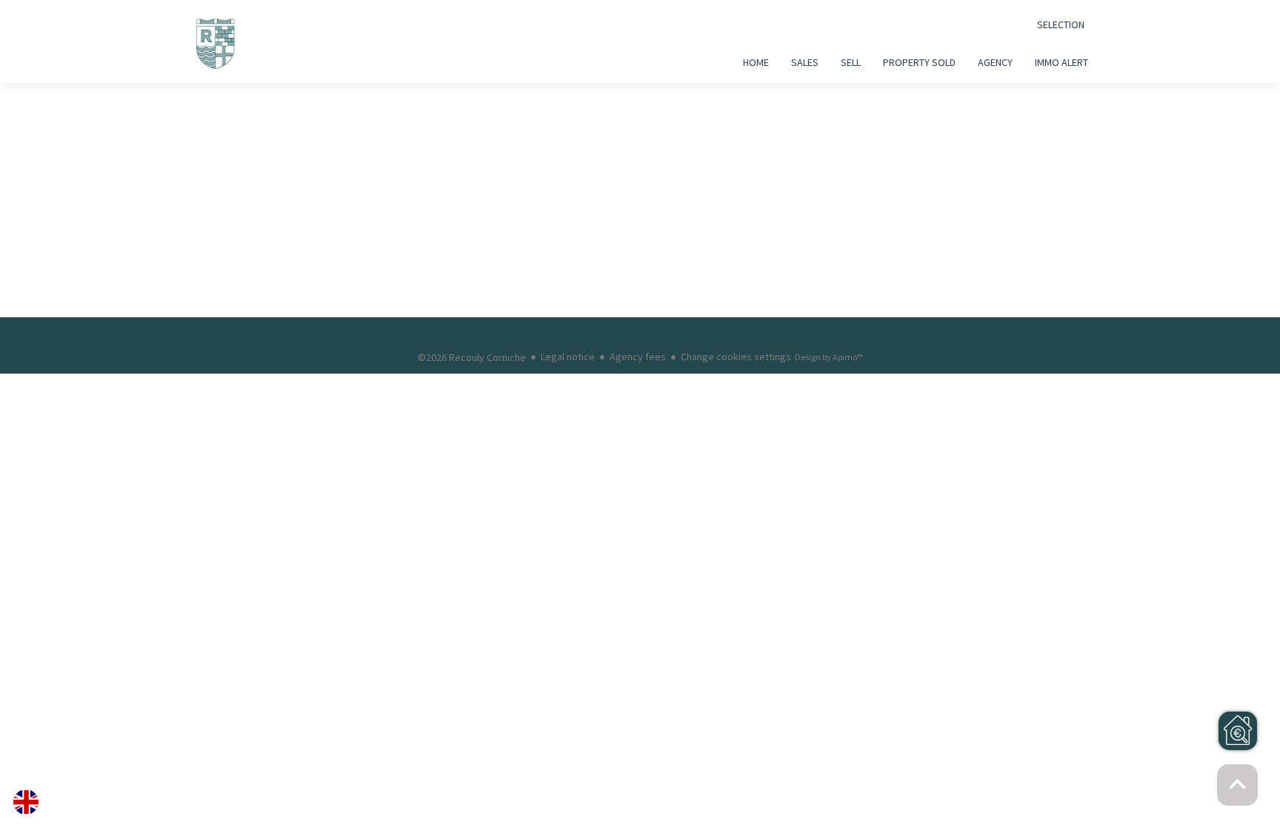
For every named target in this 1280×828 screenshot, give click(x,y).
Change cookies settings (736, 356)
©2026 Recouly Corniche (472, 357)
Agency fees (638, 356)
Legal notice (568, 356)
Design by (829, 356)
